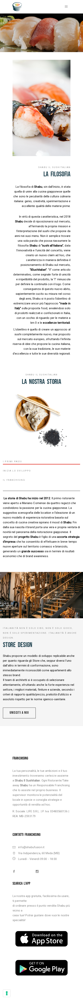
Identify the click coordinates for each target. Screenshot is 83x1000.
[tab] (41, 462)
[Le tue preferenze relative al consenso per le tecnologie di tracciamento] (6, 993)
